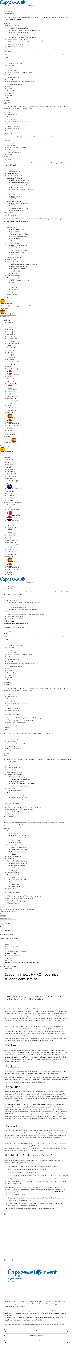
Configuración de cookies (18, 1252)
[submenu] (13, 586)
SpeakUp (14, 1250)
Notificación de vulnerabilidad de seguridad (23, 1245)
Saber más (7, 23)
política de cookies (58, 1324)
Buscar (2, 907)
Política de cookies (17, 1248)
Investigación (11, 13)
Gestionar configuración (36, 1335)
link (5, 13)
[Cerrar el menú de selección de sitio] (9, 446)
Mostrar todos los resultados (9, 938)
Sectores (9, 51)
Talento (9, 159)
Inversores (14, 1234)
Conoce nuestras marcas (11, 714)
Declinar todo (36, 1341)
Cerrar (3, 916)
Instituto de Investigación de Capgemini (16, 623)
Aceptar (36, 1330)
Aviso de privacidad (17, 1243)
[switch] (1, 305)
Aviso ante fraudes (17, 1257)
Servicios (9, 102)
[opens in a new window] (35, 991)
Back (12, 28)
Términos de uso (16, 1255)
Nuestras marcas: (10, 1264)
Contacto (14, 1236)
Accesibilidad (15, 1241)
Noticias (9, 133)
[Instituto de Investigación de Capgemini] (38, 621)
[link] (17, 5)
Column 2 (10, 1238)
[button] (10, 442)
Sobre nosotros (12, 215)
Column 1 (10, 1218)
